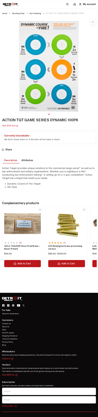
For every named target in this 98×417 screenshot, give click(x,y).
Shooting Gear (18, 13)
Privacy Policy (7, 342)
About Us (5, 327)
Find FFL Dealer (8, 333)
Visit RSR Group (10, 125)
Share (8, 149)
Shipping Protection (9, 336)
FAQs (4, 330)
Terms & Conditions (9, 339)
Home (4, 13)
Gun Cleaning (35, 13)
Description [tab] (10, 160)
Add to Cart (24, 263)
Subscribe (8, 406)
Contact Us (6, 324)
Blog (4, 345)
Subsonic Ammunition (10, 314)
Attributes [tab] (27, 160)
